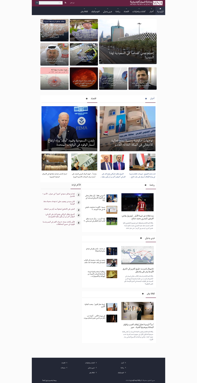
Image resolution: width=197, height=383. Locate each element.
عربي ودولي (150, 238)
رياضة (152, 185)
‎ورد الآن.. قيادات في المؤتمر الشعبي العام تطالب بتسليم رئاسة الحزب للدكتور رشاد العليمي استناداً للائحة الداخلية (113, 82)
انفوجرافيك (121, 373)
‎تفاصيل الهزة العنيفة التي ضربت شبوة (54, 84)
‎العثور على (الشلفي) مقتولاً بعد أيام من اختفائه (59, 209)
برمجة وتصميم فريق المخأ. (49, 381)
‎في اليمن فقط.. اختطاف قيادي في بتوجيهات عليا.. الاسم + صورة (84, 36)
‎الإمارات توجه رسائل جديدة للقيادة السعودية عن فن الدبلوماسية (54, 60)
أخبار (152, 99)
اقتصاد (93, 99)
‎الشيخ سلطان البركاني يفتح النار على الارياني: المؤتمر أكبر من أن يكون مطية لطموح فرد (60, 216)
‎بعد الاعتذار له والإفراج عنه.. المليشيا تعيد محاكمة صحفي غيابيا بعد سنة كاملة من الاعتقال (142, 83)
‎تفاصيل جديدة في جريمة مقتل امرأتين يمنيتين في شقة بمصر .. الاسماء (83, 59)
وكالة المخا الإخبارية (135, 381)
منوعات (63, 368)
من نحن (72, 3)
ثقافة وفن (151, 294)
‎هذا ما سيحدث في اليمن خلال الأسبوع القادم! (54, 36)
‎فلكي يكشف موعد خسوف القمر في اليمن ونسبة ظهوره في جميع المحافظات (84, 83)
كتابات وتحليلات (90, 363)
